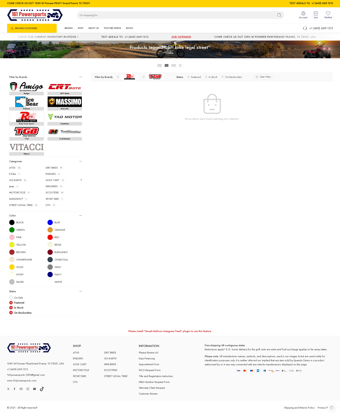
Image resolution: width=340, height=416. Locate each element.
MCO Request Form (150, 370)
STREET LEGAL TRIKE (23, 205)
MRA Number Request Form (154, 382)
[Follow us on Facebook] (14, 388)
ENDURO (52, 174)
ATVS (14, 167)
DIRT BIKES (54, 167)
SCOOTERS (54, 192)
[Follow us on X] (8, 389)
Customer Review (148, 393)
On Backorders (233, 77)
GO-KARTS (17, 180)
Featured (196, 77)
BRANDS (69, 28)
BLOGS (129, 28)
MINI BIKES (54, 186)
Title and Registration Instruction (156, 376)
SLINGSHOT (17, 199)
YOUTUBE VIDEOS (112, 28)
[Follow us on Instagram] (27, 388)
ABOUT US (93, 28)
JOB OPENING (167, 37)
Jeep (13, 186)
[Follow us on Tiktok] (42, 389)
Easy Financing (147, 358)
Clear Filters (265, 76)
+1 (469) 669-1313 (322, 3)
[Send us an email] (21, 388)
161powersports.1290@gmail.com (26, 375)
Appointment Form (149, 364)
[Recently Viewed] (332, 408)
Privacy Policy (325, 407)
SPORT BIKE (54, 199)
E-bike (14, 174)
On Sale (18, 297)
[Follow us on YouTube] (34, 388)
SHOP (80, 28)
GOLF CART (55, 180)
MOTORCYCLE (19, 192)
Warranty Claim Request (152, 388)
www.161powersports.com (21, 380)
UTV (50, 205)
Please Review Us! (149, 352)
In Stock (213, 77)
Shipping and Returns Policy (299, 407)
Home (170, 53)
